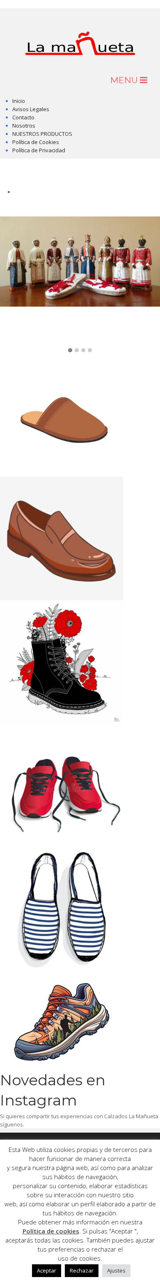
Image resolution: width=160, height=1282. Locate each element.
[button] (70, 350)
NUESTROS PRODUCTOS (42, 133)
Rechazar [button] (82, 1270)
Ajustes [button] (116, 1270)
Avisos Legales (30, 109)
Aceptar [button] (46, 1270)
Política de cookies (51, 1231)
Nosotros (23, 125)
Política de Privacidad (38, 150)
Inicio (18, 101)
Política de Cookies (35, 142)
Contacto (23, 117)
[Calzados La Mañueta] (80, 35)
